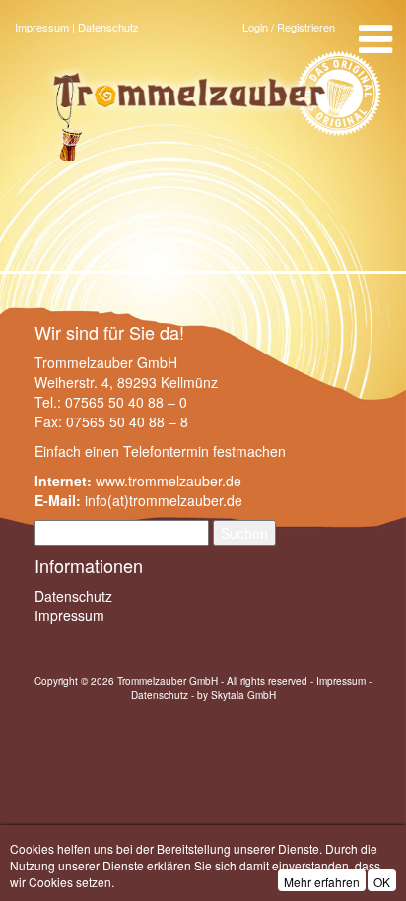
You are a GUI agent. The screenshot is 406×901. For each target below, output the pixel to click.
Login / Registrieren (288, 26)
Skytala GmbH (243, 695)
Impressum (42, 26)
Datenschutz (108, 26)
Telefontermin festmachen (204, 451)
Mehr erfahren (322, 881)
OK (381, 881)
